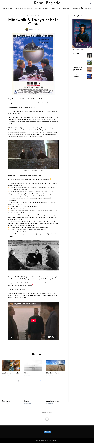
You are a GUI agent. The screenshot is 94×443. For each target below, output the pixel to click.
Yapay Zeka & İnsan (77, 49)
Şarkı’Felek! (67, 8)
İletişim (75, 8)
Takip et (48, 431)
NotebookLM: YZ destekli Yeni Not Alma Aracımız (77, 69)
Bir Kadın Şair (28, 8)
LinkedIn (88, 8)
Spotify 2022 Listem (54, 401)
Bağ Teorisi (6, 401)
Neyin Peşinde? (7, 8)
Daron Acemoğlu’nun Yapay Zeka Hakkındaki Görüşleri (78, 76)
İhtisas (26, 401)
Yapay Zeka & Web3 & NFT (42, 8)
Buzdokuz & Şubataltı (10, 373)
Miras (26, 373)
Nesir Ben (18, 8)
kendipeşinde (33, 29)
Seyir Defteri (56, 8)
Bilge (73, 60)
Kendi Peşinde (47, 3)
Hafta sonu (75, 53)
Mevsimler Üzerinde (53, 373)
